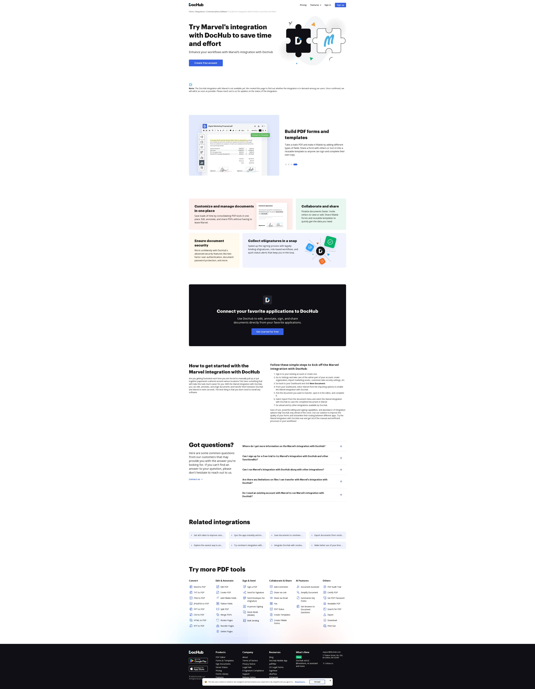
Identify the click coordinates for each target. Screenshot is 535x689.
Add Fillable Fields (228, 598)
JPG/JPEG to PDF (201, 603)
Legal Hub (246, 667)
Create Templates (282, 614)
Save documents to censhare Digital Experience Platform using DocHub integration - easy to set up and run (290, 535)
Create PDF (226, 592)
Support (246, 674)
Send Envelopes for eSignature (256, 599)
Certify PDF (333, 592)
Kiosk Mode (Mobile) (252, 613)
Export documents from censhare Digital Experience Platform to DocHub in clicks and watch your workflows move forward (330, 535)
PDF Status (279, 609)
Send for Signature (255, 592)
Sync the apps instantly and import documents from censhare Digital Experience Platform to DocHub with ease (250, 535)
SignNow (273, 670)
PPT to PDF (199, 609)
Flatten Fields (227, 603)
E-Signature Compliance (253, 670)
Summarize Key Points (308, 599)
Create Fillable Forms (280, 622)
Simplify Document (309, 592)
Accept (317, 682)
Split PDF (225, 609)
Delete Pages (227, 631)
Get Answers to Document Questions (308, 609)
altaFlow (273, 674)
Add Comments (281, 587)
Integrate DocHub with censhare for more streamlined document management (290, 545)
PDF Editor (220, 657)
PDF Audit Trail (334, 587)
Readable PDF (334, 603)
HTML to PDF (200, 620)
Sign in (327, 5)
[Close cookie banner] (330, 680)
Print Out (332, 626)
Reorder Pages (227, 626)
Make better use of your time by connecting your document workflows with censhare (330, 545)
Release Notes (249, 677)
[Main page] (196, 5)
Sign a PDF (252, 587)
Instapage (273, 677)
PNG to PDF (199, 598)
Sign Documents (223, 664)
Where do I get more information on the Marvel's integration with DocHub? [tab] (283, 446)
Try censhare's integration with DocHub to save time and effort (250, 545)
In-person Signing (255, 606)
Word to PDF (200, 587)
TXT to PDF (199, 592)
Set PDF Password (336, 598)
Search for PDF (334, 609)
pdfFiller (272, 664)
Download (332, 620)
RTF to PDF (199, 626)
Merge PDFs (226, 614)
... (299, 682)
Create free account (205, 62)
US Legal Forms (276, 667)
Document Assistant (310, 587)
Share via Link (280, 592)
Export (330, 614)
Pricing (303, 5)
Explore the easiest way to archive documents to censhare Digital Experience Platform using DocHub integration (210, 545)
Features (314, 5)
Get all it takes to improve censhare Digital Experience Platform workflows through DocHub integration (210, 535)
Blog (271, 657)
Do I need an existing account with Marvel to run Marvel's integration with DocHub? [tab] (283, 495)
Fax (275, 603)
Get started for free (267, 331)
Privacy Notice (248, 664)
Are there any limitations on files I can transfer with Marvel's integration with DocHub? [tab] (284, 481)
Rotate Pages (227, 620)
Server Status (222, 667)
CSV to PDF (199, 614)
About (245, 657)
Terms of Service (250, 660)
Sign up (340, 5)
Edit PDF (224, 587)
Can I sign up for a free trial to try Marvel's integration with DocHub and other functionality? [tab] (285, 458)
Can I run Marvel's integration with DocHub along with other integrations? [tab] (283, 470)
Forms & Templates (225, 660)
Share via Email (281, 598)
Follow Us (329, 663)
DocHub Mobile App (278, 660)
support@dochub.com (332, 652)
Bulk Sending (253, 620)
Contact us (194, 479)
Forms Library (222, 674)
